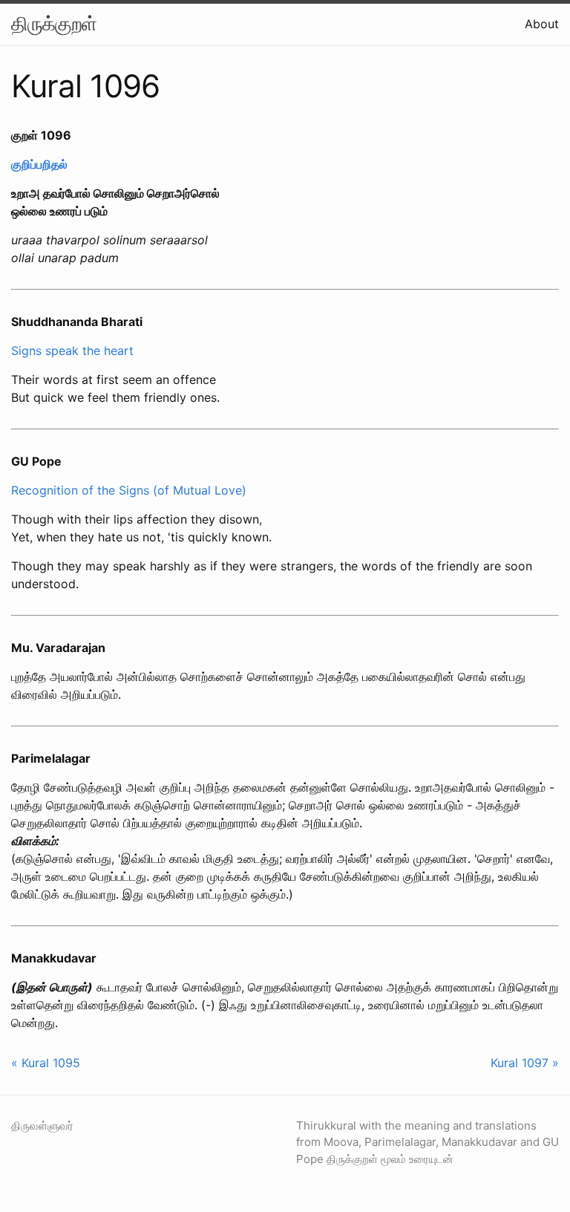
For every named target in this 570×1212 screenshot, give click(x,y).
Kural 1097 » (525, 1062)
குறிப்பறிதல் (39, 164)
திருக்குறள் (53, 23)
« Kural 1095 (45, 1062)
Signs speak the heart (72, 350)
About (542, 23)
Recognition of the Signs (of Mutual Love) (128, 490)
